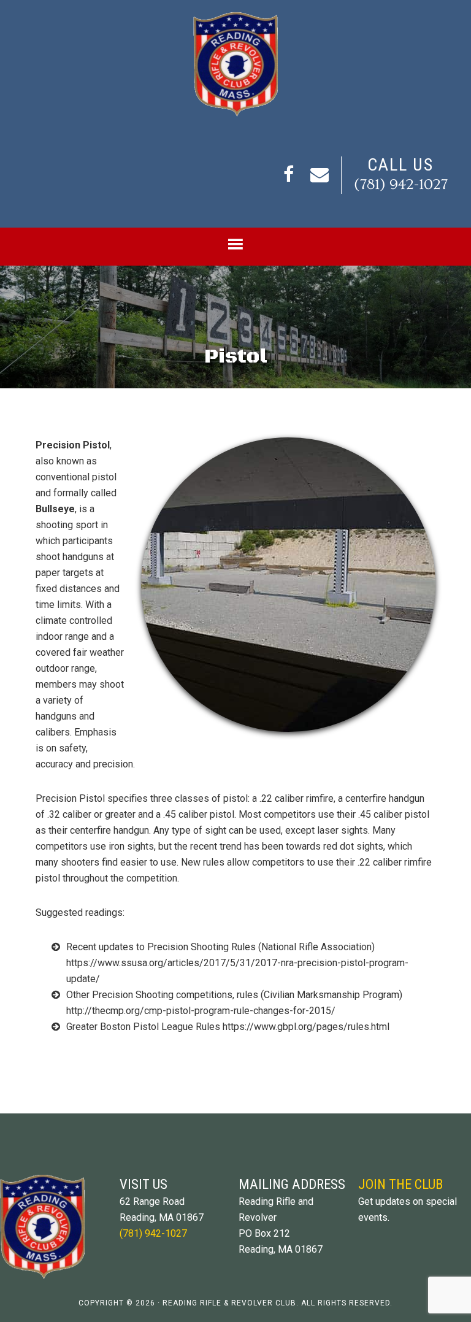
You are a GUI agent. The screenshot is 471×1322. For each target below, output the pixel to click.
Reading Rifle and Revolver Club (235, 64)
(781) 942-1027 (401, 184)
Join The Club (400, 1184)
